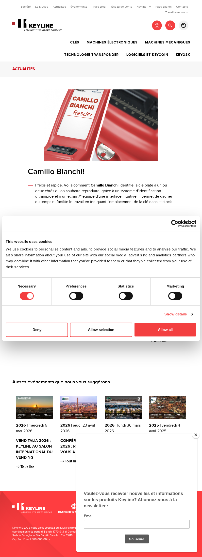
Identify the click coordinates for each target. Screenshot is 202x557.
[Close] (196, 434)
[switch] (76, 296)
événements (78, 6)
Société (26, 6)
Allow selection (101, 330)
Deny (37, 330)
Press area (98, 6)
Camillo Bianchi (104, 185)
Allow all (165, 330)
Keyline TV (144, 6)
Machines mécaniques (167, 42)
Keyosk (183, 55)
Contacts (182, 6)
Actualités (59, 6)
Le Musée (41, 6)
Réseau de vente (121, 6)
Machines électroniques (112, 42)
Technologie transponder (91, 55)
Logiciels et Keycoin (147, 55)
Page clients (163, 6)
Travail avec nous (176, 12)
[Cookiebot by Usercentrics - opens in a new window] (174, 223)
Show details (175, 314)
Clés (74, 42)
